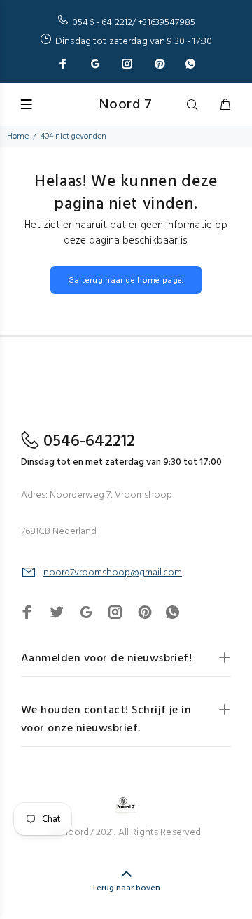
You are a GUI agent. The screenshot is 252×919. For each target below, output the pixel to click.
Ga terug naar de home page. (126, 281)
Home (18, 136)
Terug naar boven (126, 888)
